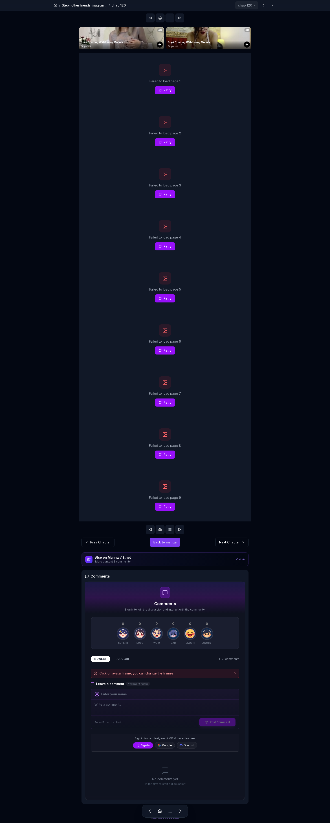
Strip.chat (86, 46)
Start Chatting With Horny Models (102, 42)
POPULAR (122, 659)
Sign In (145, 745)
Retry (167, 90)
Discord (189, 745)
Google (167, 745)
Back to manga (165, 542)
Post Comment (220, 722)
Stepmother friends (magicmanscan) (84, 5)
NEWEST (100, 659)
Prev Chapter (100, 542)
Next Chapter (229, 542)
